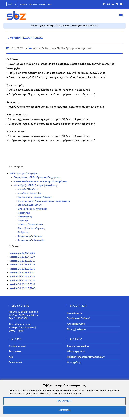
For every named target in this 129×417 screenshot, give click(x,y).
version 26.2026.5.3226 (22, 276)
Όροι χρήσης (74, 362)
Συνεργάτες (15, 351)
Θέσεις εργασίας (76, 351)
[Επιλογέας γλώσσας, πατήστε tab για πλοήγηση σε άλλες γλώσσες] (12, 4)
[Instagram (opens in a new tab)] (108, 4)
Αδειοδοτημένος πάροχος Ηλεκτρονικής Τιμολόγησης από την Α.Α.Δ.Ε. (64, 26)
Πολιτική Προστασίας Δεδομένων (66, 393)
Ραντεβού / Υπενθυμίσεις (31, 228)
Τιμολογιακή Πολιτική (78, 318)
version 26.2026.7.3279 (22, 256)
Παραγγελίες (25, 216)
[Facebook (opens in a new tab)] (104, 4)
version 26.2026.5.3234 (22, 272)
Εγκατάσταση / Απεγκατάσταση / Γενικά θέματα (44, 201)
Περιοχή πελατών (76, 329)
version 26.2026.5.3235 (22, 268)
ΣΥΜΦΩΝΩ (65, 410)
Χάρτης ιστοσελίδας (78, 346)
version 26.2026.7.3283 (22, 253)
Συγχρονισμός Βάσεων (30, 236)
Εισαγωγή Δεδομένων (29, 204)
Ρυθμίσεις (23, 232)
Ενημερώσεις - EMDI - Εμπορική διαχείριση (36, 177)
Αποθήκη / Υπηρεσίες (29, 193)
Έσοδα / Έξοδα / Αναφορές (32, 208)
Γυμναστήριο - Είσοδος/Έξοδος (35, 197)
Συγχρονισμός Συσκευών (31, 240)
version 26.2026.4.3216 (22, 284)
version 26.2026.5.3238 (22, 264)
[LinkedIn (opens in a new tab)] (113, 4)
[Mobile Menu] (121, 15)
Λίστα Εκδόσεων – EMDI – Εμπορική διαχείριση (62, 48)
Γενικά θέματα (74, 313)
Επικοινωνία (15, 362)
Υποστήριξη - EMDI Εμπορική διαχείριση (35, 185)
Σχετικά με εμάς (17, 346)
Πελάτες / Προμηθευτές (31, 224)
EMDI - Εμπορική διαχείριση (24, 173)
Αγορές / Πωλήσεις (28, 189)
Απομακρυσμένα (76, 323)
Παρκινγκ (23, 220)
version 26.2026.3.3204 (22, 288)
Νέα (11, 356)
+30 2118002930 (43, 4)
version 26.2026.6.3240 (22, 260)
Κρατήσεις (24, 212)
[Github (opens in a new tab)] (117, 4)
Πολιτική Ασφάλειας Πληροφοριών (86, 356)
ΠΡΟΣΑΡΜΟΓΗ (64, 401)
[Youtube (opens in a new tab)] (121, 4)
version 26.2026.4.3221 (22, 280)
